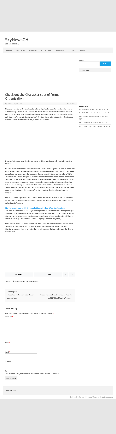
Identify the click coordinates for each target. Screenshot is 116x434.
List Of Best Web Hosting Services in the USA (93, 122)
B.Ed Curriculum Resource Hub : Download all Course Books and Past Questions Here (35, 208)
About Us (8, 50)
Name (7, 342)
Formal (25, 281)
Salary (82, 50)
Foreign (73, 50)
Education (60, 50)
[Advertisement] (58, 16)
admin (9, 104)
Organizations (34, 281)
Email (7, 352)
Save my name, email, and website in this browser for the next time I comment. (32, 374)
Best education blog (106, 397)
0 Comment (71, 104)
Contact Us (20, 50)
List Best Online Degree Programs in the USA (93, 109)
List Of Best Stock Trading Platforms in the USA (94, 126)
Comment (9, 317)
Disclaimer (33, 50)
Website (8, 362)
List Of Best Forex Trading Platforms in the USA (94, 113)
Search (81, 60)
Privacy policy (46, 50)
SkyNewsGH (16, 39)
